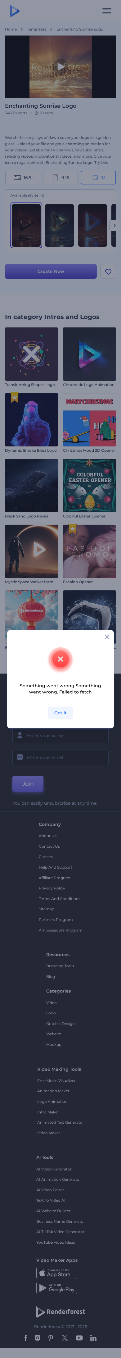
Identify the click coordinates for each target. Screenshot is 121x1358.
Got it (60, 713)
